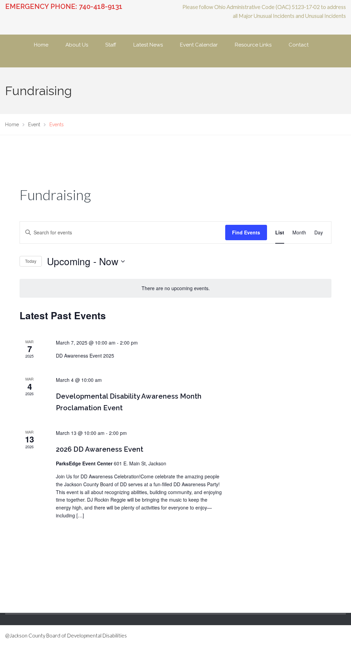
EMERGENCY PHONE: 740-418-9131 (63, 6)
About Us (76, 45)
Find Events (246, 232)
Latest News (148, 45)
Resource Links (253, 45)
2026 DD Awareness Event (99, 449)
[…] (80, 515)
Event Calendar (199, 45)
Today (30, 261)
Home (41, 45)
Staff (110, 45)
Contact (298, 45)
